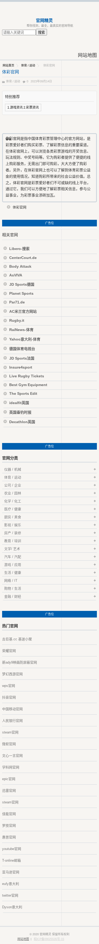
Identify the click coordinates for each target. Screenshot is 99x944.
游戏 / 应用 (12, 565)
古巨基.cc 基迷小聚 (17, 639)
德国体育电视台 (22, 349)
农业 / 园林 (12, 493)
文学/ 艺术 (12, 549)
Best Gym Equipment (28, 385)
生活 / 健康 (12, 573)
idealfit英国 (19, 403)
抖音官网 (9, 697)
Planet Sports (21, 293)
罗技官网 (9, 825)
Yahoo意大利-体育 (24, 339)
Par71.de (17, 302)
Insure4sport (20, 367)
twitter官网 (10, 895)
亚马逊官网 (10, 872)
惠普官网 (9, 837)
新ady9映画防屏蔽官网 (19, 662)
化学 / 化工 (12, 501)
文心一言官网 (12, 756)
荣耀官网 (9, 651)
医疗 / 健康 (12, 509)
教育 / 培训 (12, 541)
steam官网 (10, 732)
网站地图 (87, 55)
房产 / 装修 (12, 533)
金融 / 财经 (12, 596)
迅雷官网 (9, 791)
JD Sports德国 (21, 284)
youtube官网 (11, 849)
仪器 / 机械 (12, 469)
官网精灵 (44, 20)
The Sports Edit (23, 393)
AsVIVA (15, 275)
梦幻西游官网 (12, 674)
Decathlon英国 (22, 422)
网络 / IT (10, 581)
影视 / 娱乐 (12, 525)
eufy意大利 (10, 884)
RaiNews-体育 (21, 330)
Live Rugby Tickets (26, 376)
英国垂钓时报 (20, 412)
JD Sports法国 (21, 358)
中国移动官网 (12, 709)
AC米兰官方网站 (23, 311)
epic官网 (8, 779)
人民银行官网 (12, 721)
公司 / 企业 (12, 485)
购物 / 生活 (12, 588)
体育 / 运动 (28, 65)
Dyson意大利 (12, 907)
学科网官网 (10, 767)
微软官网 (9, 744)
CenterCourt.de (23, 258)
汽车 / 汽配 (12, 557)
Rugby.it (16, 320)
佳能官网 (9, 814)
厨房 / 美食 (12, 517)
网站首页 (8, 65)
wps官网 (8, 686)
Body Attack (20, 266)
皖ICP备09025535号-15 (49, 939)
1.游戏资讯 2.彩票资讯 (23, 107)
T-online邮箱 (11, 860)
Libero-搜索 (19, 249)
